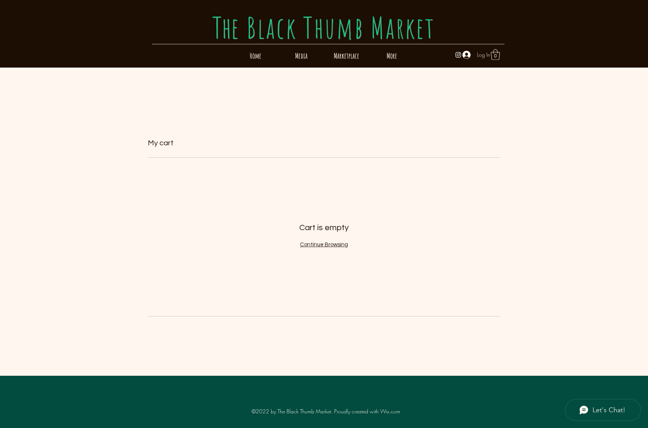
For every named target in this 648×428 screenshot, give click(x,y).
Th (323, 27)
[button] (495, 54)
